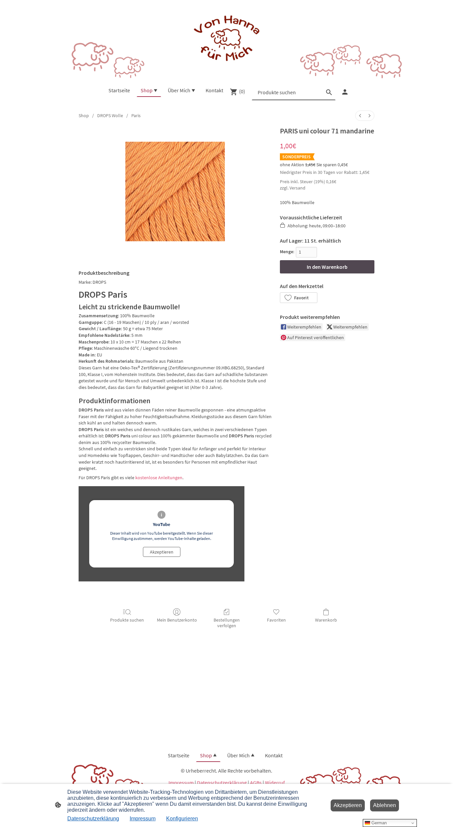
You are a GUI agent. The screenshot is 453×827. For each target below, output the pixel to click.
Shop (84, 115)
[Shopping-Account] (345, 92)
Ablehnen (384, 805)
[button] (298, 297)
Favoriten (276, 620)
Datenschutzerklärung (222, 782)
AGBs (256, 782)
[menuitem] (360, 115)
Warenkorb (326, 620)
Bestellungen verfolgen (227, 623)
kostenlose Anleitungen (158, 478)
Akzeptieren (161, 552)
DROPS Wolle (110, 115)
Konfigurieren (182, 818)
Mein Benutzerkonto (177, 620)
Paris (136, 115)
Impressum (181, 782)
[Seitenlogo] (226, 39)
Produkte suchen (127, 620)
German (378, 822)
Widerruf (275, 782)
